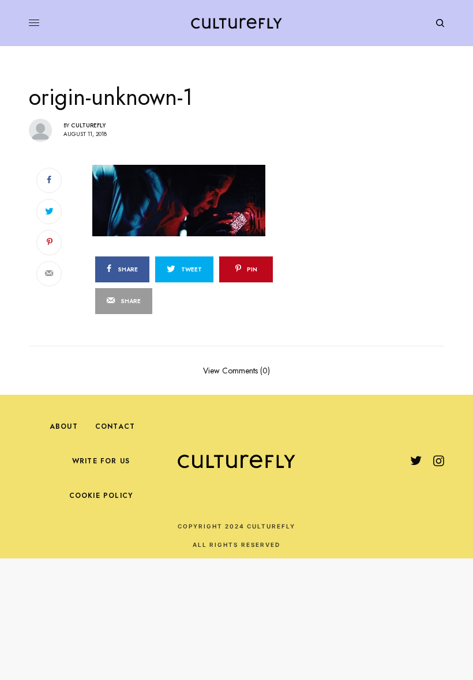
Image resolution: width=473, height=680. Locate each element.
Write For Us (101, 461)
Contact (115, 426)
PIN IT (218, 200)
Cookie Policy (101, 495)
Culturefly (88, 125)
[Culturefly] (236, 23)
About (64, 426)
